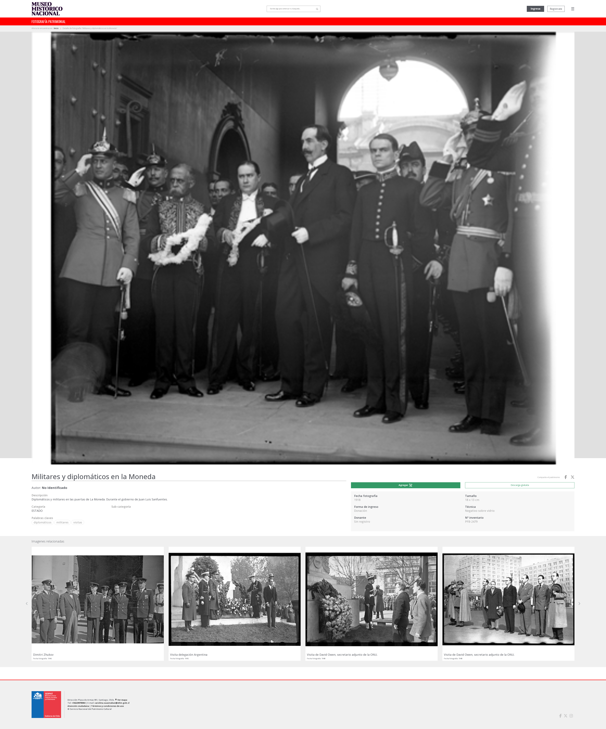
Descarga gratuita (520, 485)
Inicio (56, 28)
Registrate (556, 9)
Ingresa (535, 8)
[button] (27, 633)
